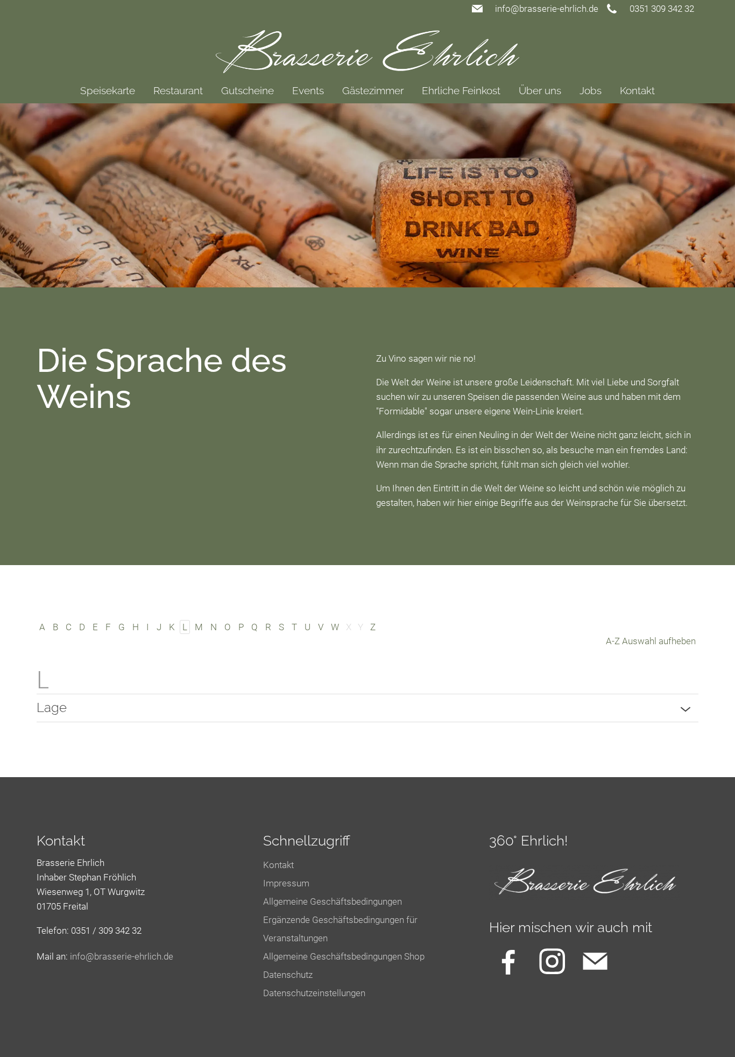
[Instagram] (552, 961)
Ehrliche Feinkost (461, 90)
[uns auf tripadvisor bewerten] (595, 961)
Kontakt (637, 90)
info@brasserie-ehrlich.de (546, 8)
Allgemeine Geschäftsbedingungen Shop (344, 956)
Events (308, 90)
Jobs (590, 90)
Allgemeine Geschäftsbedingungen (332, 901)
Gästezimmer (373, 90)
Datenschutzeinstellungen (314, 993)
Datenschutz (288, 974)
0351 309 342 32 (662, 8)
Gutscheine (247, 90)
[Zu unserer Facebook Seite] (508, 961)
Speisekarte (107, 90)
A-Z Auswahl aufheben (651, 641)
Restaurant (178, 90)
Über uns (540, 90)
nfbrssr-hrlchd (120, 956)
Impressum (286, 883)
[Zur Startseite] (368, 45)
